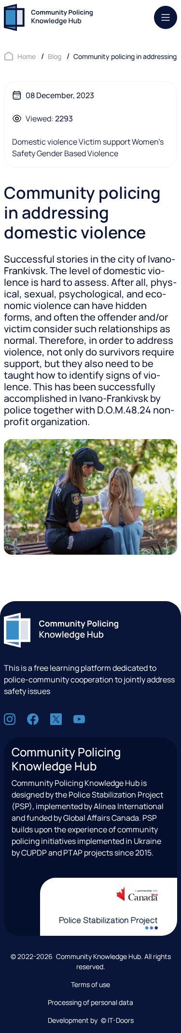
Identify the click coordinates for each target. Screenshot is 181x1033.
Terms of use (90, 984)
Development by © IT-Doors (91, 1020)
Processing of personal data (90, 1002)
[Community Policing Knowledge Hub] (48, 17)
